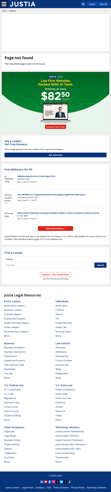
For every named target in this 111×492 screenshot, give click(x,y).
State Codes (62, 393)
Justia (4, 11)
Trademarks (10, 453)
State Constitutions (65, 389)
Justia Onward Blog (65, 453)
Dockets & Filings (12, 415)
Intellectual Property (14, 360)
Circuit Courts (11, 406)
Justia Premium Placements (69, 440)
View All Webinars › (55, 228)
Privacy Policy (78, 487)
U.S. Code (8, 393)
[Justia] (22, 4)
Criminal (60, 309)
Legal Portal (27, 487)
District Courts (11, 411)
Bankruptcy (61, 305)
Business (9, 343)
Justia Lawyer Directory (67, 435)
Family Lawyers (11, 327)
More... (7, 335)
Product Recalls (11, 444)
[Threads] (57, 481)
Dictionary (61, 347)
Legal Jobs (9, 431)
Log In (92, 4)
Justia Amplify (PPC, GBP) (68, 448)
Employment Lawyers (15, 318)
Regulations (10, 398)
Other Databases (14, 427)
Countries (9, 457)
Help (49, 487)
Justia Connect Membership (70, 431)
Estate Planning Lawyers (16, 322)
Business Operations (14, 351)
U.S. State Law (64, 385)
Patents (8, 448)
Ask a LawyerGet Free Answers (15, 142)
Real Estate (9, 369)
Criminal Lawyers (12, 314)
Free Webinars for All (18, 169)
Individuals (62, 301)
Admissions (61, 351)
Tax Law (8, 373)
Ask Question (55, 155)
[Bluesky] (61, 481)
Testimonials (62, 457)
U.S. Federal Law (14, 385)
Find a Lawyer (13, 253)
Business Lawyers (13, 309)
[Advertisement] (55, 32)
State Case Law (63, 398)
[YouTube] (45, 481)
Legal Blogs (10, 435)
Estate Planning (63, 322)
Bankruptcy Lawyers (14, 305)
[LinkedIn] (41, 481)
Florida (59, 406)
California (60, 402)
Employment (10, 356)
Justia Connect (12, 487)
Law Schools (63, 343)
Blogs (58, 369)
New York (60, 411)
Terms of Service (61, 487)
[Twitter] (65, 481)
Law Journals (62, 364)
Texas (59, 415)
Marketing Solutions (67, 427)
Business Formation (14, 347)
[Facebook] (49, 481)
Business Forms (12, 440)
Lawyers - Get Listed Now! (55, 274)
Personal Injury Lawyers (16, 331)
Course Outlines (64, 360)
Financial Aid (62, 356)
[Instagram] (53, 481)
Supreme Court (12, 402)
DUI (57, 318)
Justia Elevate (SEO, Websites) (70, 444)
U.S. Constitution (12, 389)
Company (40, 487)
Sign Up (103, 4)
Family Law (61, 327)
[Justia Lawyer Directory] (69, 481)
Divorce (59, 314)
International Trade (14, 364)
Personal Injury (63, 331)
